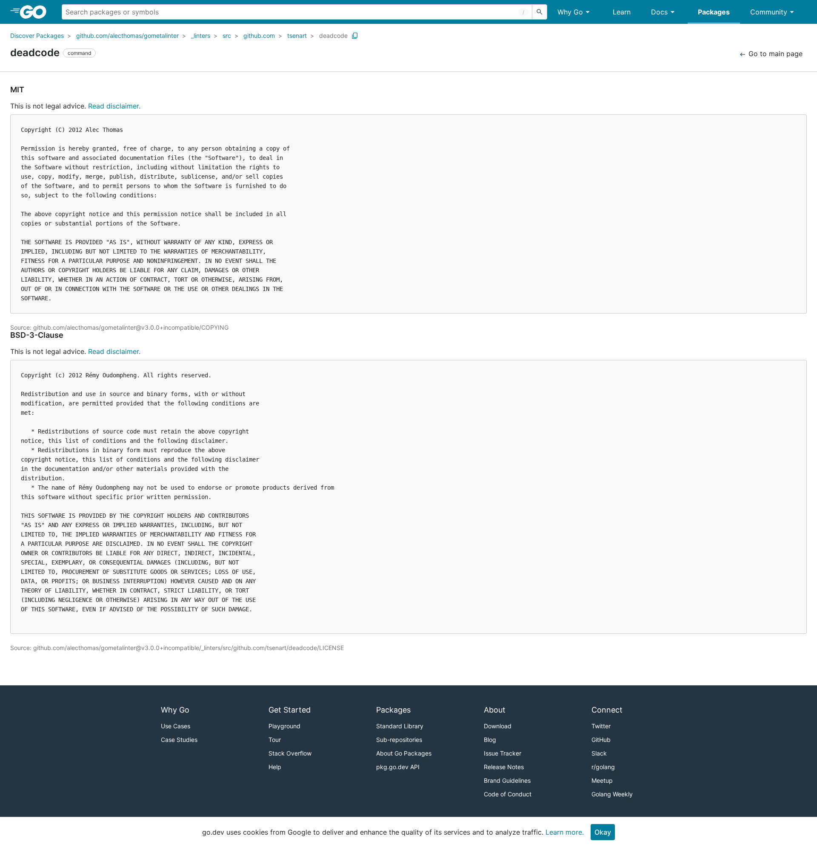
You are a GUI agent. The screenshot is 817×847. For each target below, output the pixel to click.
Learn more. (565, 832)
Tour (275, 739)
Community (768, 12)
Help (275, 766)
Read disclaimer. (114, 106)
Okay (602, 832)
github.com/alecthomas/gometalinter (127, 35)
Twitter (601, 726)
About (495, 709)
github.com (259, 35)
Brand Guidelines (507, 780)
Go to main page (774, 53)
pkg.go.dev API (398, 766)
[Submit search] (539, 12)
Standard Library (399, 726)
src (227, 35)
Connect (607, 709)
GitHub (601, 739)
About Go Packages (403, 753)
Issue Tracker (502, 753)
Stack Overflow (290, 753)
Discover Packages (37, 35)
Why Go (570, 12)
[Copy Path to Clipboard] (355, 36)
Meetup (602, 780)
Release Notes (504, 766)
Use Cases (175, 726)
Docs (659, 12)
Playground (284, 726)
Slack (599, 753)
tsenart (297, 35)
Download (497, 726)
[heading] (36, 12)
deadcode (333, 35)
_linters (200, 35)
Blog (490, 739)
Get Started (290, 709)
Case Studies (179, 739)
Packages (714, 12)
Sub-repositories (399, 739)
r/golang (603, 766)
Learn (622, 12)
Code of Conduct (507, 794)
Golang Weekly (612, 794)
